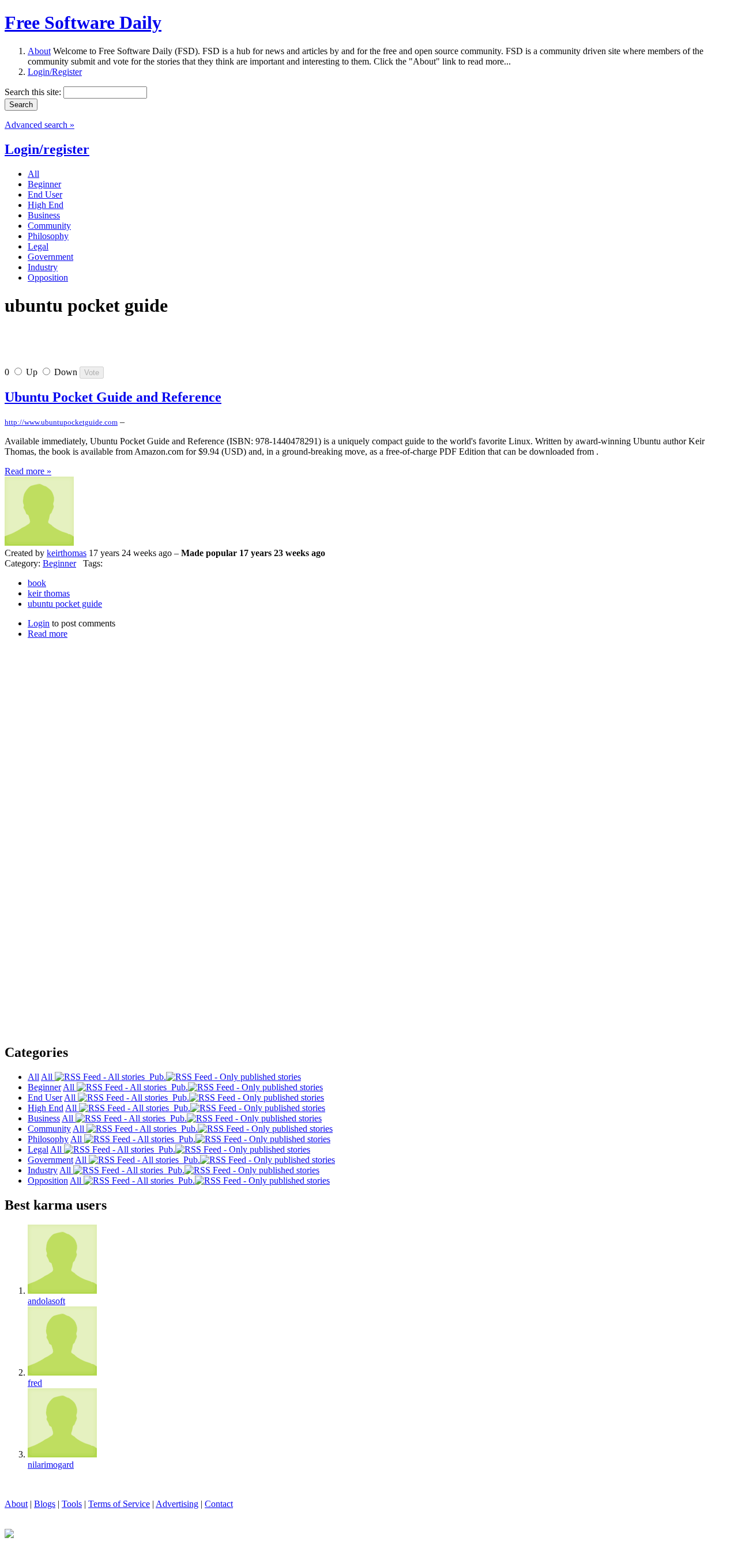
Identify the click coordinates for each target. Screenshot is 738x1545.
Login (39, 623)
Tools (72, 1504)
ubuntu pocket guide (65, 604)
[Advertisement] (139, 346)
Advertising (177, 1504)
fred (35, 1383)
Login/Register (55, 72)
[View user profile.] (39, 542)
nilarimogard (51, 1465)
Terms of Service (119, 1504)
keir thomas (49, 593)
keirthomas (66, 553)
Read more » (28, 471)
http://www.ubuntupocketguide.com (61, 422)
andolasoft (46, 1301)
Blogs (44, 1504)
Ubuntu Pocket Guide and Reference (113, 397)
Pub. (155, 1077)
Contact (219, 1504)
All (48, 1077)
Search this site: (34, 92)
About (39, 51)
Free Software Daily (83, 22)
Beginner (59, 563)
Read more (47, 634)
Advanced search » (39, 125)
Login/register (47, 149)
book (37, 583)
